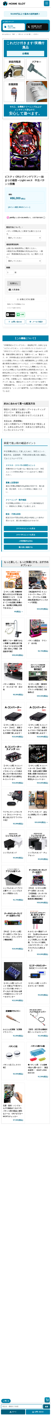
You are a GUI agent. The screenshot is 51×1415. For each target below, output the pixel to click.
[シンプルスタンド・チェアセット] (38, 840)
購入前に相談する (26, 547)
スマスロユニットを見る (25, 528)
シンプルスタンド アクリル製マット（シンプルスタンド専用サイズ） (13, 890)
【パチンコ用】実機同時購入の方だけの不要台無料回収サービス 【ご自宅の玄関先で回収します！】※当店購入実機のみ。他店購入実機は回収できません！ (12, 600)
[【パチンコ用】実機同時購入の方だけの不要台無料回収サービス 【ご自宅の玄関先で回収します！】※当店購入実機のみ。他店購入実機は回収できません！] (13, 579)
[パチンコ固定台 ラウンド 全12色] (38, 628)
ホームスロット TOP (8, 34)
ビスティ (36, 34)
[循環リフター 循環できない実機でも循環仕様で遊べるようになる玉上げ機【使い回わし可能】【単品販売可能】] (13, 628)
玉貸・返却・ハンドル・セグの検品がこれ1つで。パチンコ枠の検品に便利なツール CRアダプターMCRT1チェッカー (13, 1111)
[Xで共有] (10, 314)
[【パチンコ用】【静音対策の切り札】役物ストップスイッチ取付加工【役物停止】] (38, 672)
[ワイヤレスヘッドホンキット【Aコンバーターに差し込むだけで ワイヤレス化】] (13, 800)
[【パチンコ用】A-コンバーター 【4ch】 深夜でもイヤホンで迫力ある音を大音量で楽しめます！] (13, 713)
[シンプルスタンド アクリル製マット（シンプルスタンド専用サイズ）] (13, 876)
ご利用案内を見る (26, 541)
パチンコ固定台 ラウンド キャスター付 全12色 (12, 686)
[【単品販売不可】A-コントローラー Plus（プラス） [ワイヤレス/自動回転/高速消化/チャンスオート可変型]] (38, 579)
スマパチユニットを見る (25, 535)
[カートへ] (47, 1400)
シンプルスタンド (11, 853)
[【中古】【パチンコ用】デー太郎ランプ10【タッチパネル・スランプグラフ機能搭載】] (13, 919)
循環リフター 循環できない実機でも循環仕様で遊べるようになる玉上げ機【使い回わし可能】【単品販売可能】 (13, 646)
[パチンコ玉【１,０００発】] (13, 1052)
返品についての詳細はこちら (16, 304)
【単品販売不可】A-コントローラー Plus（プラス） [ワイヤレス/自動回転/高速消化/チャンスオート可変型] (38, 597)
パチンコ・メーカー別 (24, 34)
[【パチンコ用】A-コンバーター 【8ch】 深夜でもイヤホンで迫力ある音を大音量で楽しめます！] (38, 713)
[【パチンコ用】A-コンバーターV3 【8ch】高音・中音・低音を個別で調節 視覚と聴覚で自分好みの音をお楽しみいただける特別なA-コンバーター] (38, 753)
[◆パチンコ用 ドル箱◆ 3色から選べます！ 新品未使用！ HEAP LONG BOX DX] (38, 1052)
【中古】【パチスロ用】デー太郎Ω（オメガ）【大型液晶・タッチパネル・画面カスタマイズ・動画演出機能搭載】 (37, 893)
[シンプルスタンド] (13, 840)
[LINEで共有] (20, 314)
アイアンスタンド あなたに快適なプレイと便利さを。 (37, 814)
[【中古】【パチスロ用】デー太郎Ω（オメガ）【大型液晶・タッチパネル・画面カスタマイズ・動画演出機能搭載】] (38, 876)
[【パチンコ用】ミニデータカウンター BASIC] (38, 971)
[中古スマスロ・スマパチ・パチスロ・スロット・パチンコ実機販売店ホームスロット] (14, 3)
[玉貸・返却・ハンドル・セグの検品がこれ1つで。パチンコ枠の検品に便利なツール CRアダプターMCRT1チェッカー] (13, 1093)
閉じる (7, 1401)
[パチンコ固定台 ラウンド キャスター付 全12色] (13, 672)
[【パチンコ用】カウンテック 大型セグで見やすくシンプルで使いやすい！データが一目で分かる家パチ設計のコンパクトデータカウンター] (13, 971)
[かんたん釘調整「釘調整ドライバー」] (13, 1017)
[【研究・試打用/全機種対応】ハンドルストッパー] (38, 1017)
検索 (46, 1407)
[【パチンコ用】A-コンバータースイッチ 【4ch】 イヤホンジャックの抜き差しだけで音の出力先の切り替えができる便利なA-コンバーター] (13, 753)
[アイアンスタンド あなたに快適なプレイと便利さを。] (38, 800)
